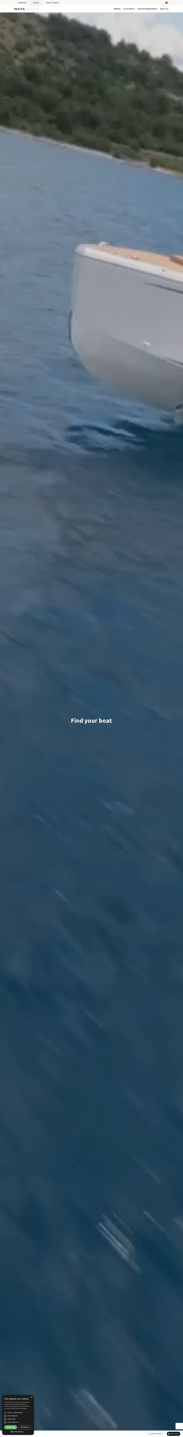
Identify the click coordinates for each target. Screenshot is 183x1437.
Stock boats (129, 9)
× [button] (31, 1397)
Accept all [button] (11, 1427)
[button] (18, 1432)
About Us (164, 9)
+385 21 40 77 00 (156, 1434)
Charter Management (147, 9)
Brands (117, 9)
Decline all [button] (25, 1427)
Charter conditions (21, 1408)
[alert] (18, 1415)
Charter (22, 3)
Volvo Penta (52, 3)
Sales (36, 3)
